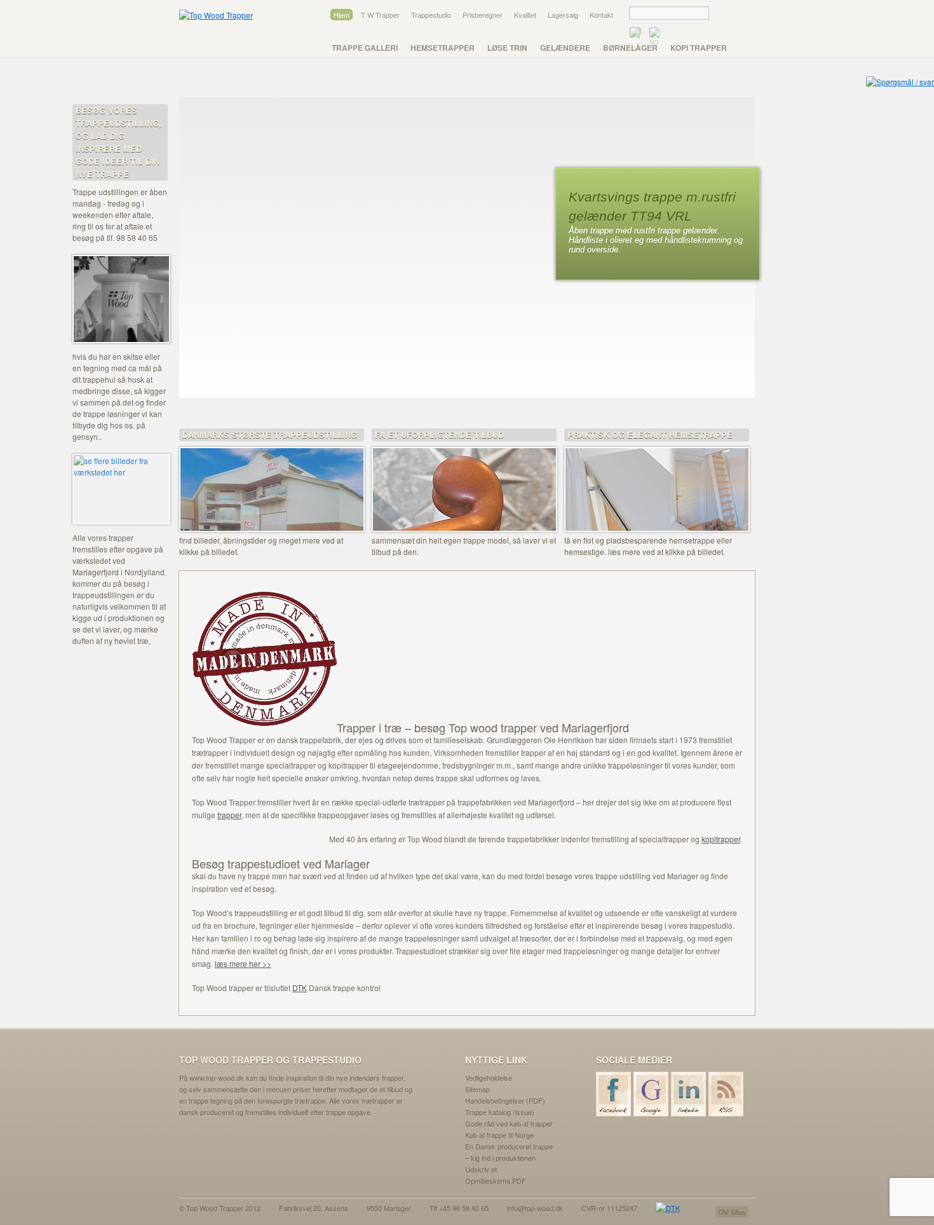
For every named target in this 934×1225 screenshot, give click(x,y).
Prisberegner (483, 15)
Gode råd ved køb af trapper (509, 1123)
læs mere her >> (243, 963)
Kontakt (601, 15)
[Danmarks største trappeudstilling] (271, 481)
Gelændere (565, 47)
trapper (229, 814)
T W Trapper (380, 15)
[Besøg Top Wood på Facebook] (614, 1094)
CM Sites (732, 1212)
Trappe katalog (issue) (499, 1112)
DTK (299, 987)
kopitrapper (720, 838)
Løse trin (507, 47)
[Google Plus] (651, 1094)
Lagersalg (563, 15)
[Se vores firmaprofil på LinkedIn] (689, 1094)
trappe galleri (365, 47)
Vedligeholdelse (488, 1077)
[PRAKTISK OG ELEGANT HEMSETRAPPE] (656, 481)
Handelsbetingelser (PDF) (505, 1100)
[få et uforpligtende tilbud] (464, 481)
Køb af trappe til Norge (499, 1135)
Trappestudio (431, 15)
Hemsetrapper (442, 47)
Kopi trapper (698, 47)
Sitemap (477, 1089)
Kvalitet (525, 15)
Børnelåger (630, 47)
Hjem (341, 15)
